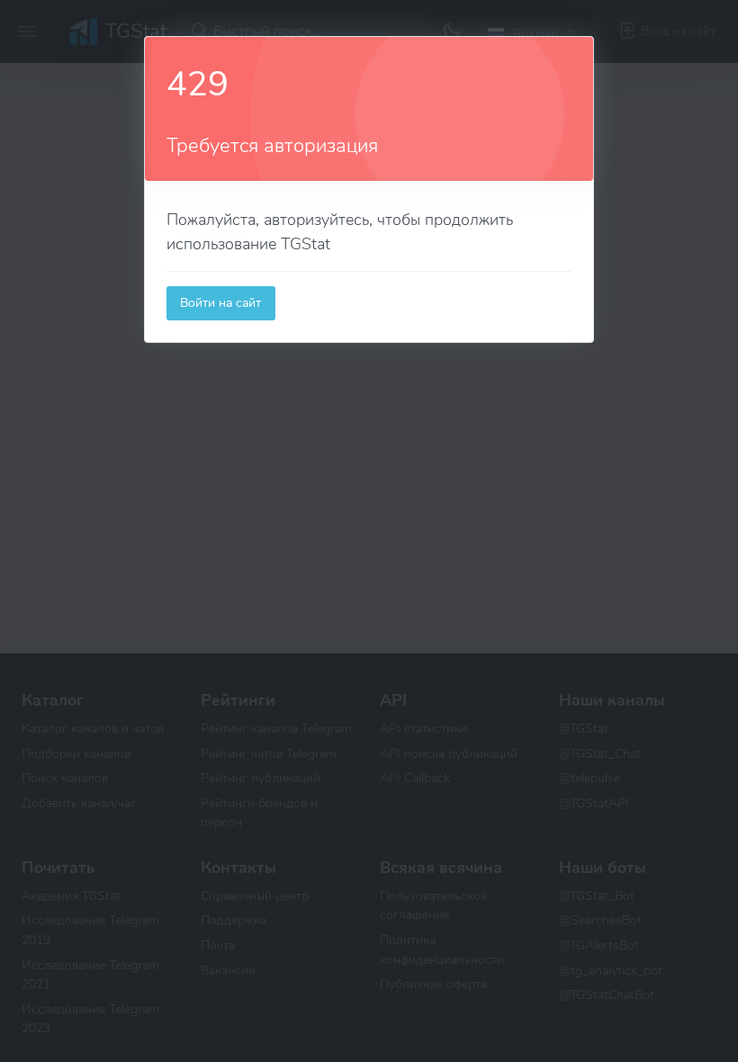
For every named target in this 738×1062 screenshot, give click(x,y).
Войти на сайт (220, 302)
